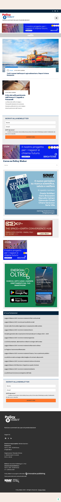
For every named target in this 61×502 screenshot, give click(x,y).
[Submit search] (57, 165)
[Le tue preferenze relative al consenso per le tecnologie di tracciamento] (58, 499)
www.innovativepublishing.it (11, 465)
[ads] (30, 32)
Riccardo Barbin (20, 70)
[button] (56, 18)
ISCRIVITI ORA (30, 137)
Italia (11, 70)
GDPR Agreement (10, 130)
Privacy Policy (41, 490)
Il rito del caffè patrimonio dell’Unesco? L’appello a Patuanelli (15, 97)
